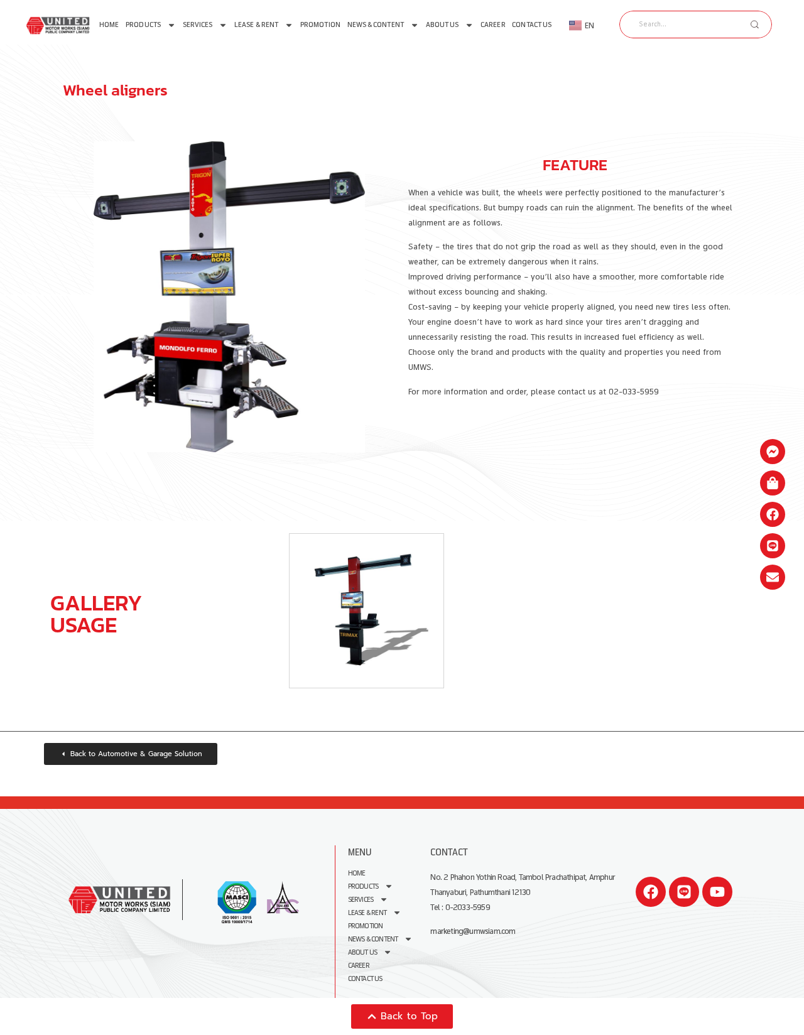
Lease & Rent (256, 25)
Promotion (320, 25)
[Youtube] (717, 892)
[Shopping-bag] (772, 483)
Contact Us (531, 25)
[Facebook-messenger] (772, 451)
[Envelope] (772, 577)
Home (109, 25)
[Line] (684, 892)
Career (493, 25)
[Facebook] (651, 892)
